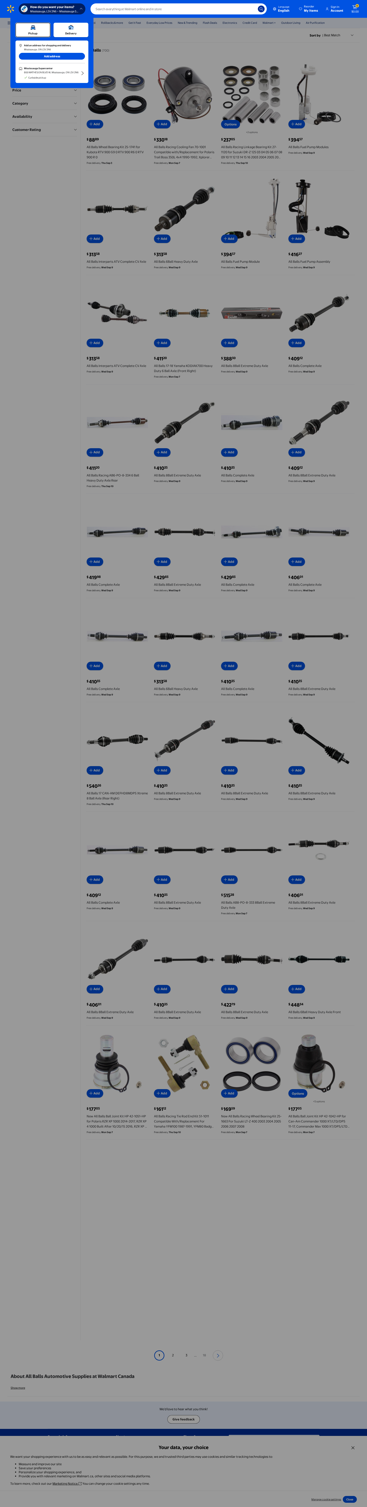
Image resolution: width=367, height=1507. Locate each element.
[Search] (261, 9)
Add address (52, 56)
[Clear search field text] (251, 8)
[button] (308, 8)
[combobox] (178, 8)
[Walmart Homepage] (10, 8)
